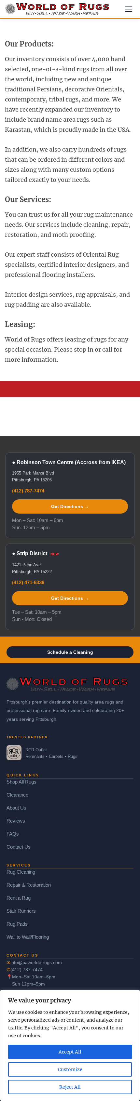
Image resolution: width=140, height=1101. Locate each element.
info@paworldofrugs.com (36, 962)
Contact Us (19, 847)
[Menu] (128, 9)
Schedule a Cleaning (70, 652)
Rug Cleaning (21, 872)
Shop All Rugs (21, 782)
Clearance (17, 795)
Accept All (70, 1052)
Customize (70, 1069)
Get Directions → (70, 506)
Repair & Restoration (29, 885)
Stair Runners (21, 911)
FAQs (13, 834)
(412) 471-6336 (28, 582)
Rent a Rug (19, 898)
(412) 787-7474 (28, 490)
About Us (16, 808)
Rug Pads (17, 924)
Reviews (16, 821)
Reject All (70, 1087)
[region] (70, 1045)
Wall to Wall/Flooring (28, 937)
